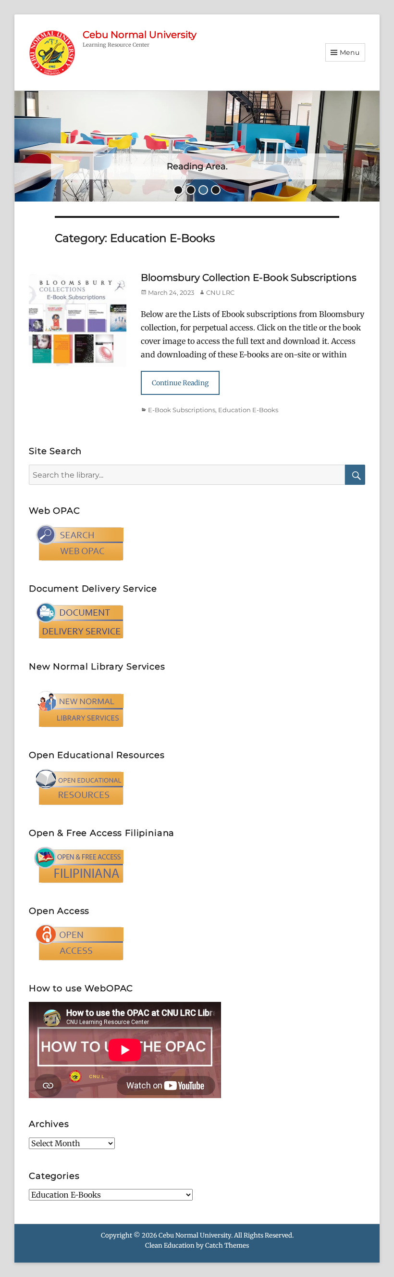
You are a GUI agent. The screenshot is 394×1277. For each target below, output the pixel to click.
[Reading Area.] (197, 146)
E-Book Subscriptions (181, 410)
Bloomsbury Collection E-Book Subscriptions (249, 277)
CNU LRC (220, 292)
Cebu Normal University (140, 34)
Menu (350, 52)
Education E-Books (248, 410)
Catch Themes (227, 1245)
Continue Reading (180, 383)
